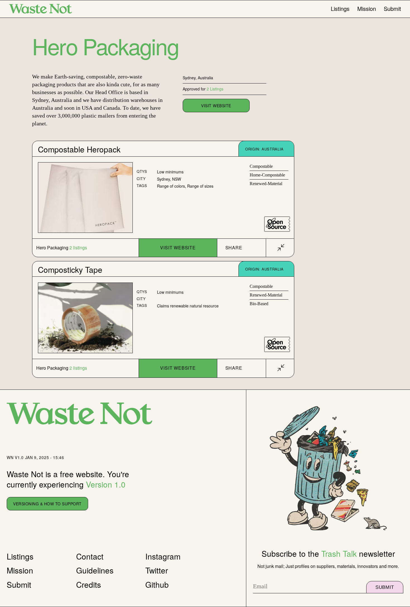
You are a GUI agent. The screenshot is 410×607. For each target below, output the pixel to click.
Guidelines (95, 570)
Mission (366, 9)
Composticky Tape (70, 269)
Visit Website (178, 247)
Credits (88, 584)
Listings (340, 9)
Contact (89, 556)
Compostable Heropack (79, 149)
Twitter (156, 570)
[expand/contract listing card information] (281, 248)
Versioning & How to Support (47, 503)
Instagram (162, 556)
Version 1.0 (106, 484)
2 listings (78, 247)
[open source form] (277, 224)
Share (233, 247)
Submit (392, 9)
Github (157, 584)
